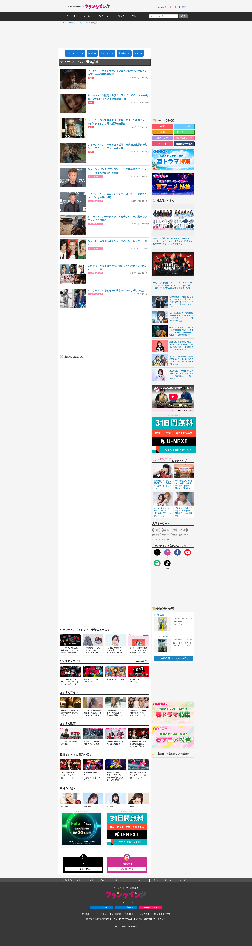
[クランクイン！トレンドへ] (167, 6)
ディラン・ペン (82, 23)
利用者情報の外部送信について (151, 919)
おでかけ (114, 880)
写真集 (175, 530)
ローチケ (100, 907)
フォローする (83, 869)
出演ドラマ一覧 (107, 53)
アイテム (168, 880)
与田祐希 (166, 539)
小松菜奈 (176, 535)
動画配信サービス (184, 144)
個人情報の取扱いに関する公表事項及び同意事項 (109, 919)
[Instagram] (167, 552)
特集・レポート (183, 880)
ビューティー (142, 880)
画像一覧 (138, 53)
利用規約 (116, 914)
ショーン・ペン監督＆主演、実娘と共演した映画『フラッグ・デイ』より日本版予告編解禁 (117, 122)
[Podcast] (157, 563)
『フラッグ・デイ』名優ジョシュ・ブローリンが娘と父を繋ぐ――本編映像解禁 (117, 72)
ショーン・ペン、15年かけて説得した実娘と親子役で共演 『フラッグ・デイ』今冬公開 (117, 146)
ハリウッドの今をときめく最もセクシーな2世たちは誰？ (118, 290)
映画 (162, 126)
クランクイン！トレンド (71, 880)
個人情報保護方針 (162, 914)
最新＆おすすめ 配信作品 (75, 754)
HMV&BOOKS (149, 907)
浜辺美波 (166, 530)
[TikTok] (167, 563)
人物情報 (71, 23)
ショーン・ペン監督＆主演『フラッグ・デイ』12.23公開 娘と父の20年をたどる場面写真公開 (118, 97)
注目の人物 (67, 788)
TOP (64, 23)
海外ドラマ (162, 138)
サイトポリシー (101, 914)
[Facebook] (177, 552)
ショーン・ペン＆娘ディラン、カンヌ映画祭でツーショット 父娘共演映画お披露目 (117, 171)
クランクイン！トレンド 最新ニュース (84, 630)
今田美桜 (157, 530)
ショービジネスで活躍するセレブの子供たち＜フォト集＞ (117, 243)
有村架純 (157, 535)
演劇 (162, 132)
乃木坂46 (183, 530)
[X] (157, 552)
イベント (90, 880)
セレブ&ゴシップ (184, 138)
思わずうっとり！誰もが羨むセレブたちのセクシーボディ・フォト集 (117, 268)
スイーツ (127, 880)
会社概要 (85, 914)
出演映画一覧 (124, 53)
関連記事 (92, 53)
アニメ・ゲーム (184, 132)
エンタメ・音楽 (184, 126)
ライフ (156, 880)
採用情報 (129, 914)
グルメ (102, 880)
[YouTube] (187, 552)
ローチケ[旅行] (124, 907)
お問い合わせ (143, 914)
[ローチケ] (182, 6)
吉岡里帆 (185, 535)
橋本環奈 (166, 535)
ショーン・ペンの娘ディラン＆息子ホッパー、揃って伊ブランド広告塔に (117, 218)
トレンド (162, 144)
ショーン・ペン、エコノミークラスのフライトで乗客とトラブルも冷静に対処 (117, 196)
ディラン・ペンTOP (75, 53)
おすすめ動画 (68, 723)
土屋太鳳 (157, 539)
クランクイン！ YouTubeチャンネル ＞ (180, 410)
